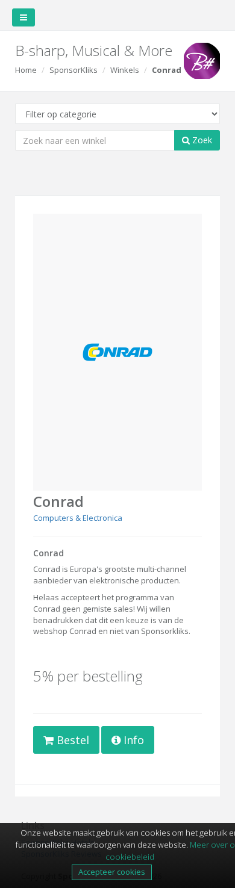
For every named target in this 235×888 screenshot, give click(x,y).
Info (132, 740)
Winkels (124, 69)
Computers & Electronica (77, 517)
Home (26, 69)
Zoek (201, 140)
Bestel (71, 740)
